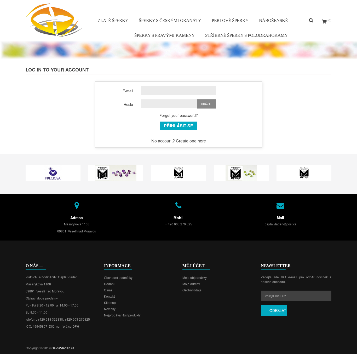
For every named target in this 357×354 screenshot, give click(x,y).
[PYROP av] (178, 172)
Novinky (110, 309)
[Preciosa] (53, 172)
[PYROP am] (115, 172)
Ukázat (206, 104)
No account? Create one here (178, 141)
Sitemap (110, 302)
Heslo (128, 104)
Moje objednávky (194, 277)
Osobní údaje (191, 290)
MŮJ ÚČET (193, 265)
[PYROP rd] (304, 172)
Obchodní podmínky (118, 277)
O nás (108, 290)
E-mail (128, 90)
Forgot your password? (178, 115)
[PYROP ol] (241, 172)
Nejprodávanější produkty (122, 315)
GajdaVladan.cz (62, 348)
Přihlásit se (178, 126)
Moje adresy (191, 283)
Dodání (109, 283)
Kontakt (109, 296)
